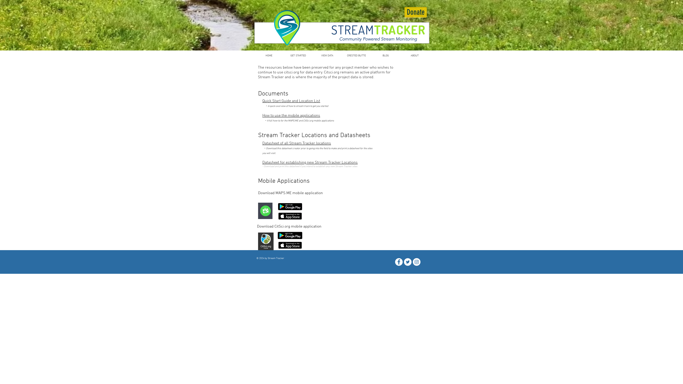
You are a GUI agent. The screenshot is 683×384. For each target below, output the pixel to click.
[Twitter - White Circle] (408, 262)
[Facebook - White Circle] (399, 262)
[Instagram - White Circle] (416, 262)
